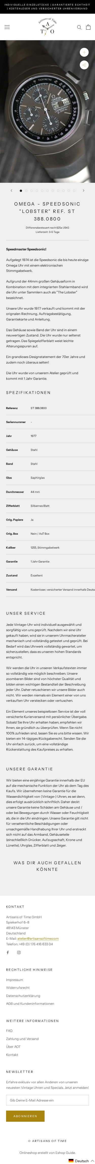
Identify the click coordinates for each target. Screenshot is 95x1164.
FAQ (9, 1031)
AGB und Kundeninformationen (30, 1003)
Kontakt (12, 1055)
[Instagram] (19, 952)
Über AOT (13, 1047)
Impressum (14, 980)
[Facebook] (7, 952)
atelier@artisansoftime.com (38, 938)
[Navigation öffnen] (7, 27)
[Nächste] (83, 190)
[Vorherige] (11, 190)
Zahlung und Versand (22, 1039)
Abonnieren (25, 1116)
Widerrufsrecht (18, 988)
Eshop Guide (65, 1153)
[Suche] (79, 27)
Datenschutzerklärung (23, 996)
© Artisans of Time (47, 1141)
